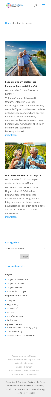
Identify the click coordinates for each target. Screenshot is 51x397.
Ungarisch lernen (14, 287)
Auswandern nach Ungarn (24, 356)
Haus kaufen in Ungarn (17, 291)
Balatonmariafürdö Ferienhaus (24, 370)
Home (8, 23)
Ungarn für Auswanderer (18, 279)
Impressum (32, 374)
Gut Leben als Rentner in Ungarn (23, 175)
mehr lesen (11, 134)
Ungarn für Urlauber (15, 283)
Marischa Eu (16, 90)
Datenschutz (17, 374)
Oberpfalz (11, 300)
